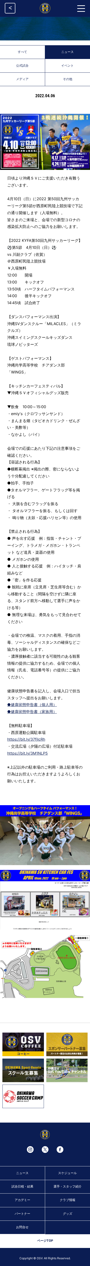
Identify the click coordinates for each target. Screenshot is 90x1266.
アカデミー (22, 1200)
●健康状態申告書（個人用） (32, 704)
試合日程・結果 (22, 1186)
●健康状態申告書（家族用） (32, 711)
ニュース (22, 1173)
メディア (22, 79)
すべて (22, 52)
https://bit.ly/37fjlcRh (26, 739)
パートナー (22, 1213)
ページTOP (45, 1240)
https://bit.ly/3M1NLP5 (27, 753)
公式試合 (22, 65)
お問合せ (22, 1227)
